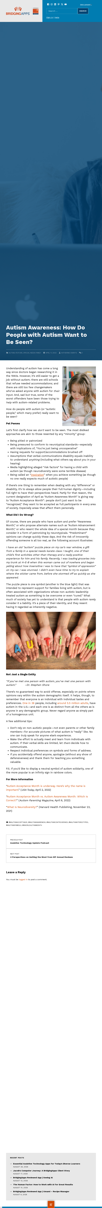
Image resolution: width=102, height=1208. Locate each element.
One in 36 (28, 703)
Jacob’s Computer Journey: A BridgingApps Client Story (41, 1170)
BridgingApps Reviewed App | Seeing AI (33, 1177)
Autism (12, 353)
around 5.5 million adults (72, 703)
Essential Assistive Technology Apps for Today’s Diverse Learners (46, 1164)
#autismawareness (37, 822)
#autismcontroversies (58, 822)
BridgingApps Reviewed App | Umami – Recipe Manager (41, 1191)
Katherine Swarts (69, 353)
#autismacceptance (18, 822)
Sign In (49, 17)
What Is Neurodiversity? (22, 807)
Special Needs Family (32, 353)
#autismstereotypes (79, 822)
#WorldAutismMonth (33, 825)
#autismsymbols (14, 825)
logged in (23, 879)
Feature (19, 353)
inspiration (37, 474)
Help (57, 17)
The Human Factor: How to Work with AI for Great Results (43, 1184)
